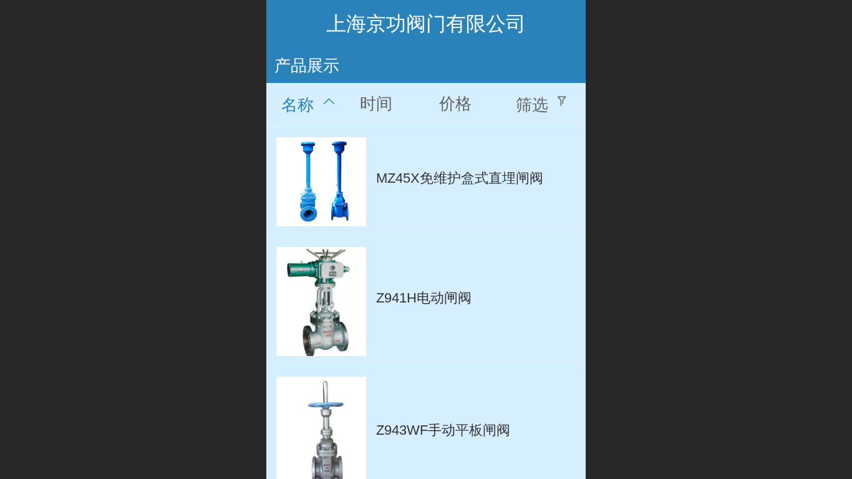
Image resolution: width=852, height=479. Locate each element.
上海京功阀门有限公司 (426, 23)
